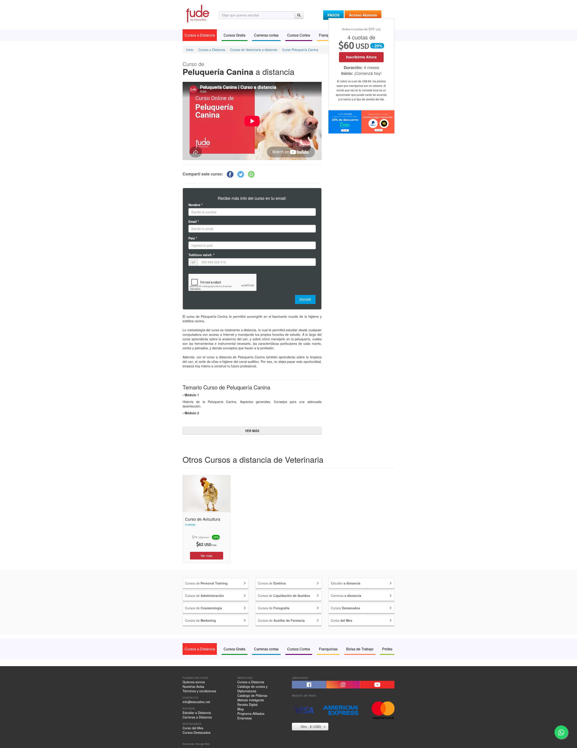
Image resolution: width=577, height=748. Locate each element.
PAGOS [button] (333, 15)
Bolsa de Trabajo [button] (359, 648)
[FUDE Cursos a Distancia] (197, 13)
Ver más (206, 555)
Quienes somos (194, 682)
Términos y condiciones (199, 691)
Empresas (244, 718)
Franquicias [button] (328, 648)
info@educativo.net (196, 702)
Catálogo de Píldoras (252, 695)
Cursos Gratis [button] (234, 35)
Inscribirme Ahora (361, 57)
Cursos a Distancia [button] (200, 35)
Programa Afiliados (250, 713)
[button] (230, 174)
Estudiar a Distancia (197, 712)
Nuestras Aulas (193, 686)
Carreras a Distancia (197, 717)
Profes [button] (387, 648)
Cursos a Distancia (250, 682)
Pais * (192, 238)
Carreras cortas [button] (266, 35)
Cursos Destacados (197, 732)
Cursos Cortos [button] (298, 35)
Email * (193, 221)
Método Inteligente (250, 700)
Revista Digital (247, 704)
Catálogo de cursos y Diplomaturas (252, 688)
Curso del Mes (193, 728)
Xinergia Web (202, 744)
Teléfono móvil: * (201, 255)
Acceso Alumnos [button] (363, 15)
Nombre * (195, 205)
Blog (240, 709)
